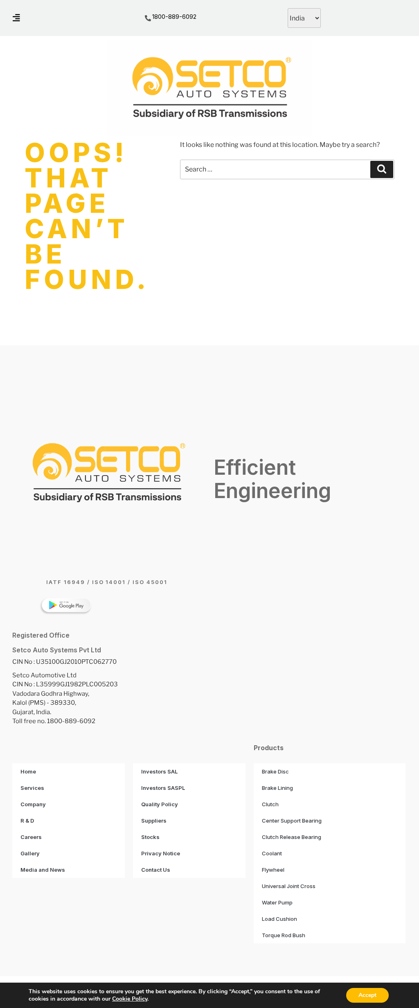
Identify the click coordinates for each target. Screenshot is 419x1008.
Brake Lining (277, 788)
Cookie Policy (129, 999)
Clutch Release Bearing (291, 837)
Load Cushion (279, 919)
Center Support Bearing (292, 820)
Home (28, 771)
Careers (31, 837)
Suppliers (154, 820)
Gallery (30, 853)
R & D (27, 820)
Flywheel (273, 869)
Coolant (272, 853)
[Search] (381, 169)
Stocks (150, 837)
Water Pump (277, 902)
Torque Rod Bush (283, 935)
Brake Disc (275, 771)
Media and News (42, 869)
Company (33, 804)
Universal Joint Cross (288, 886)
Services (32, 788)
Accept (367, 995)
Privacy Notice (160, 853)
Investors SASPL (163, 788)
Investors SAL (159, 771)
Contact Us (155, 869)
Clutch (270, 804)
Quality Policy (159, 804)
